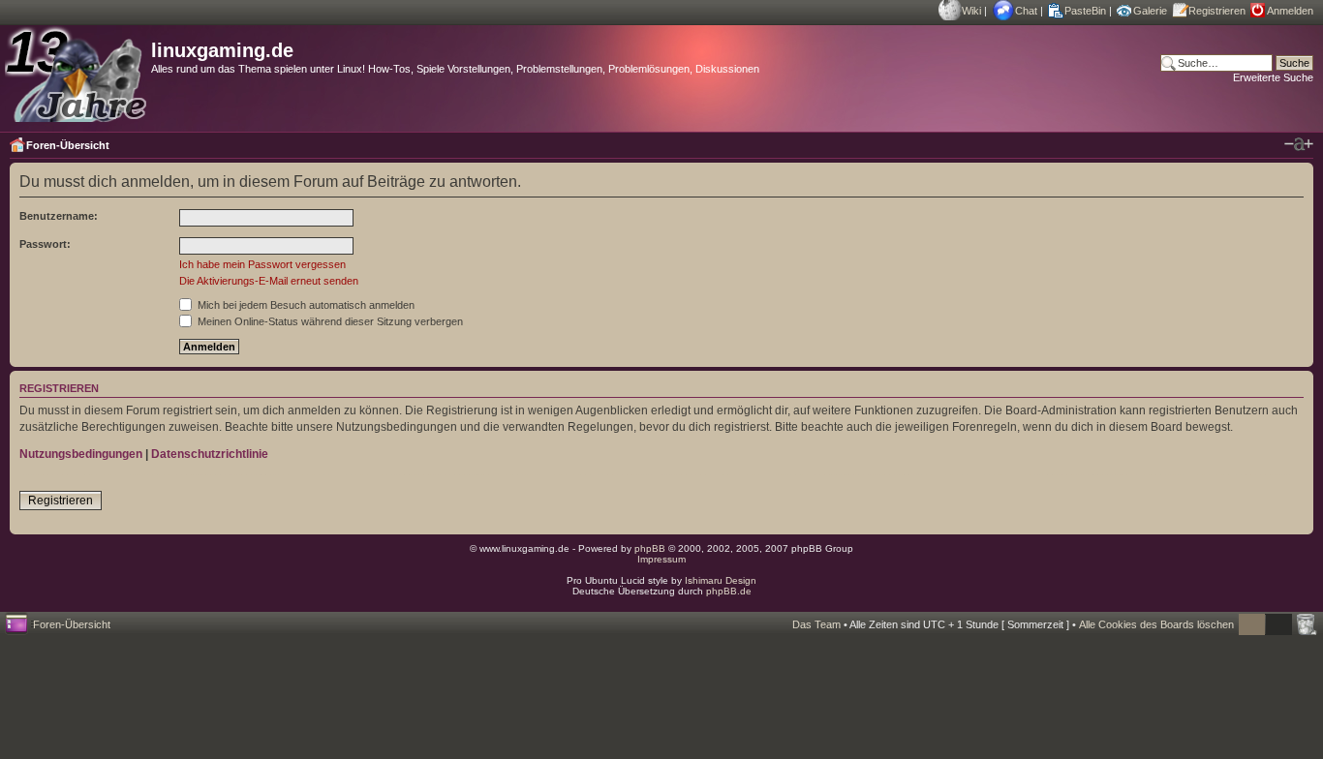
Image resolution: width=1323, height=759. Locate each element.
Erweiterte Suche (1273, 77)
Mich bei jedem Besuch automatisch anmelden (305, 305)
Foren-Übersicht (67, 145)
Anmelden (1290, 10)
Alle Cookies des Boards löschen (1156, 624)
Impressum (661, 559)
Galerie (1150, 10)
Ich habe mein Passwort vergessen (262, 264)
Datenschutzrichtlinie (209, 454)
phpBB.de (729, 591)
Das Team (816, 624)
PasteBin (1085, 10)
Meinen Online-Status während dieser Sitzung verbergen (329, 321)
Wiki (971, 10)
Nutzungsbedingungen (80, 454)
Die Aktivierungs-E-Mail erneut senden (268, 281)
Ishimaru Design (720, 580)
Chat (1026, 10)
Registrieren (1217, 10)
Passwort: (45, 244)
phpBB (649, 548)
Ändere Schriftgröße (1298, 144)
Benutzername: (58, 216)
